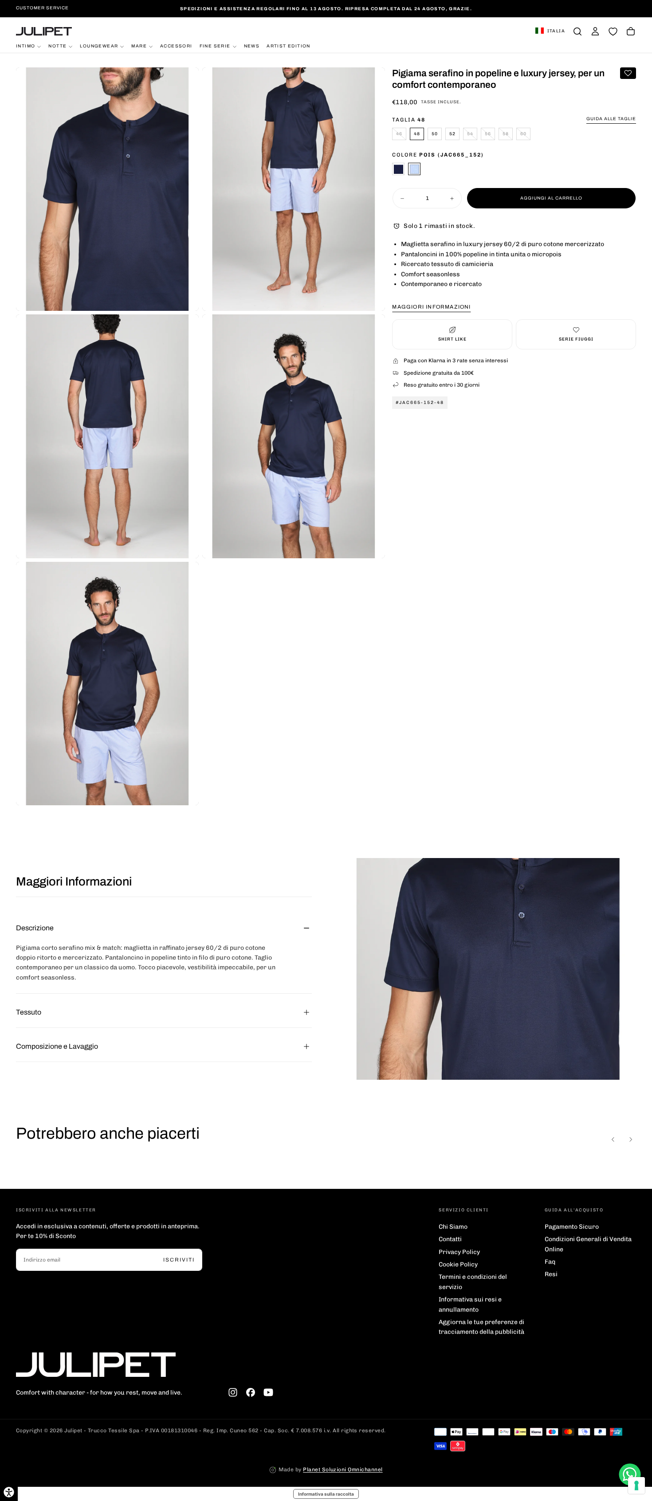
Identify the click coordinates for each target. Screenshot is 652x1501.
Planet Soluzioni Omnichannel (342, 1469)
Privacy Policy (459, 1252)
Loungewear (99, 45)
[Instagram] (233, 1392)
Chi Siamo (453, 1227)
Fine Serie (215, 45)
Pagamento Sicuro (572, 1227)
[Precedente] (613, 1139)
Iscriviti (179, 1260)
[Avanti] (630, 1139)
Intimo (25, 45)
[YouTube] (268, 1392)
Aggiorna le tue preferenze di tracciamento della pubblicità (481, 1327)
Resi (551, 1274)
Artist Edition (288, 45)
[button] (550, 31)
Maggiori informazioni (431, 307)
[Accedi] (595, 31)
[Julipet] (96, 1364)
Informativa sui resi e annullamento (470, 1304)
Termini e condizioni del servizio (473, 1281)
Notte (57, 45)
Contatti (450, 1239)
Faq (550, 1262)
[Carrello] (630, 31)
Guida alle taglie (611, 118)
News (252, 45)
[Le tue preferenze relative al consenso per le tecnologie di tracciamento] (636, 1485)
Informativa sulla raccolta (326, 1494)
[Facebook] (250, 1392)
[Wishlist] (613, 31)
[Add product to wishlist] (628, 73)
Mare (139, 45)
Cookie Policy (458, 1264)
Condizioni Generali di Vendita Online (588, 1244)
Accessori (176, 45)
